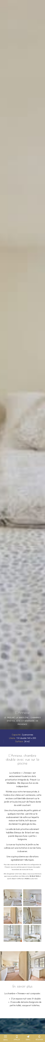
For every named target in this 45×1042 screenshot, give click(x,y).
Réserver (39, 1039)
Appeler (17, 1039)
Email (28, 1039)
